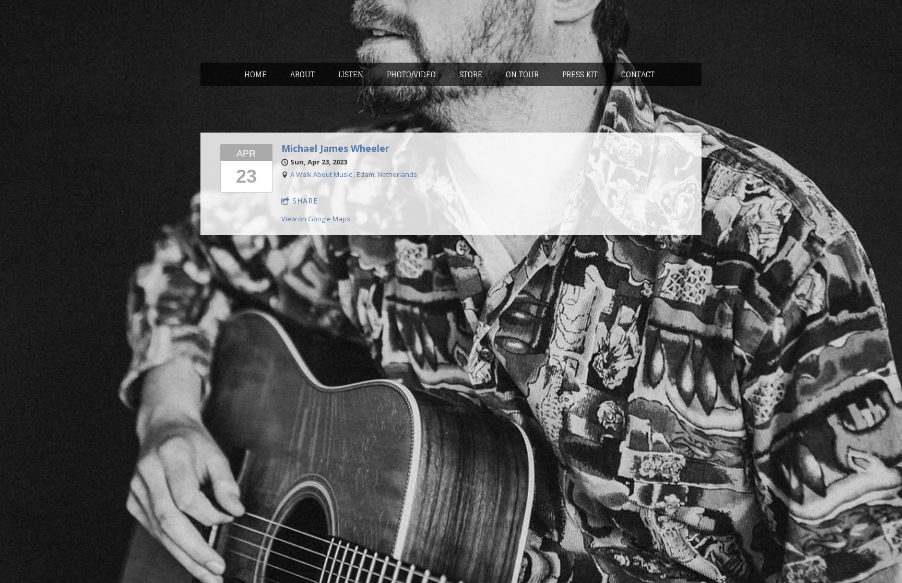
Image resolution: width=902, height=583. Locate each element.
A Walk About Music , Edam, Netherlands (353, 174)
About (302, 74)
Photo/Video (411, 74)
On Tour (522, 74)
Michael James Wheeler (335, 148)
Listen (350, 74)
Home (255, 74)
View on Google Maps (315, 218)
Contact (638, 74)
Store (470, 74)
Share (305, 201)
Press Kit (580, 74)
